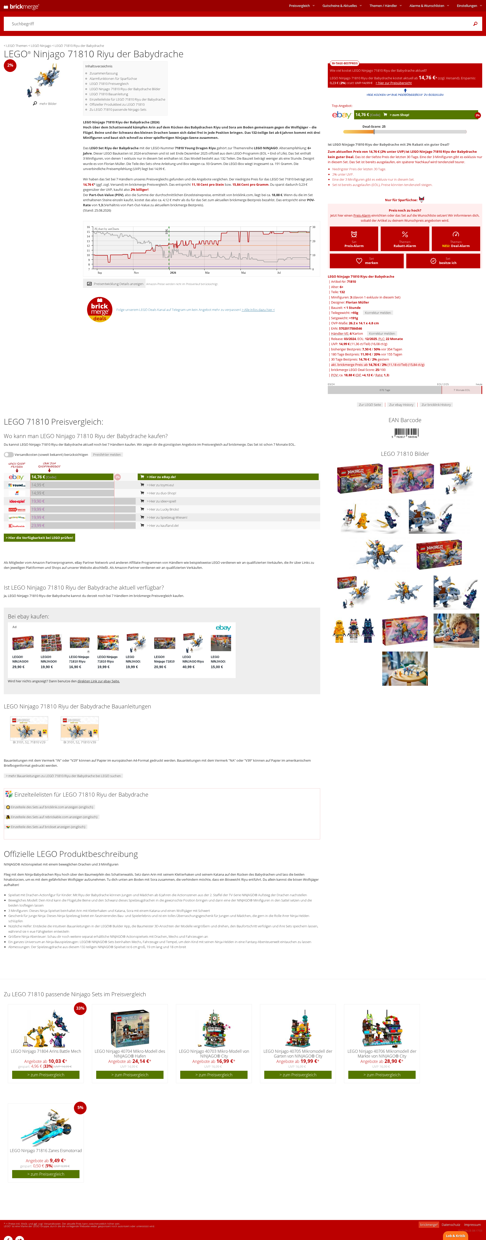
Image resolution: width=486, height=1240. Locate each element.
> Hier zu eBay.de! (161, 477)
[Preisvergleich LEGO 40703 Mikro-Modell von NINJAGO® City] (214, 1029)
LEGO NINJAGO (266, 148)
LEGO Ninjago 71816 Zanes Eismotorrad (46, 1150)
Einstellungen (467, 5)
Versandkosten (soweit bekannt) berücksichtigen (51, 454)
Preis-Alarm (362, 215)
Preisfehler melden (107, 454)
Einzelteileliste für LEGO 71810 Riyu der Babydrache (127, 99)
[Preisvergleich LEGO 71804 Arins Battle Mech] (46, 1029)
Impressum (472, 1224)
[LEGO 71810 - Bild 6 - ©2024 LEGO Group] (456, 630)
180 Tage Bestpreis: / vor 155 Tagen (366, 354)
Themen (383, 5)
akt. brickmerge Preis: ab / (377, 364)
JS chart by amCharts (106, 229)
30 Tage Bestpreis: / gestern (360, 359)
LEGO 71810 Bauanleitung (109, 94)
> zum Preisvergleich (45, 1075)
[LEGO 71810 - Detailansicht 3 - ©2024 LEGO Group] (380, 554)
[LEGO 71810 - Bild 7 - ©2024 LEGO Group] (405, 668)
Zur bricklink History (436, 404)
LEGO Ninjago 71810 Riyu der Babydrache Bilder (125, 89)
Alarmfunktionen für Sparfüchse (113, 78)
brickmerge (429, 1224)
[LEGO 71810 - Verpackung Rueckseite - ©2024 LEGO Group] (411, 478)
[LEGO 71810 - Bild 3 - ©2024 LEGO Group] (405, 592)
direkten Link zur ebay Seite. (98, 681)
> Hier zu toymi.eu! (160, 485)
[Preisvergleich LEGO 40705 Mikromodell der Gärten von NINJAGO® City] (298, 1029)
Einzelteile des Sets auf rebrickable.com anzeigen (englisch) (53, 817)
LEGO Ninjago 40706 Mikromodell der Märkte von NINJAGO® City (382, 1053)
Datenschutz (451, 1224)
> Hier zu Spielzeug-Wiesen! (166, 517)
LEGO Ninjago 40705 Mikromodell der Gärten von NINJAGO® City (298, 1053)
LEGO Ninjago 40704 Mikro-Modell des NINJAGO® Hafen (130, 1053)
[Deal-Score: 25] (405, 132)
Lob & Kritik (455, 1235)
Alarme (427, 5)
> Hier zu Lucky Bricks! (162, 509)
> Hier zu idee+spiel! (161, 501)
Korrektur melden (378, 312)
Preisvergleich (299, 5)
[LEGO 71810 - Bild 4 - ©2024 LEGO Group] (456, 592)
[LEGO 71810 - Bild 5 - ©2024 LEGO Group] (354, 630)
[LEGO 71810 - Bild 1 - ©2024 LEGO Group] (354, 592)
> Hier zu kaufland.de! (162, 525)
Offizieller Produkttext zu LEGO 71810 (117, 104)
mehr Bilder (48, 103)
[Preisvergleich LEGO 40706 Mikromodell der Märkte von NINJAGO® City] (382, 1029)
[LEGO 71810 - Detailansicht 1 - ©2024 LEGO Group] (371, 516)
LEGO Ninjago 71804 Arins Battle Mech (46, 1051)
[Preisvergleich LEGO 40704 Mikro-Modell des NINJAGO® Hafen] (130, 1029)
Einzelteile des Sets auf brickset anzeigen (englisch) (47, 826)
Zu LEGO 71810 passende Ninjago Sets (118, 109)
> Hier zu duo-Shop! (161, 493)
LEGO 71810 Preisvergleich (109, 83)
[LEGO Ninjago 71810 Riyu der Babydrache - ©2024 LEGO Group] (43, 80)
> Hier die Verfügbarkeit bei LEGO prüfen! (39, 537)
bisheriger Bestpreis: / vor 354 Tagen (366, 349)
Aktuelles (339, 5)
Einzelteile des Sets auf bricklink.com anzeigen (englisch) (51, 807)
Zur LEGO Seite (370, 404)
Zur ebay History (401, 404)
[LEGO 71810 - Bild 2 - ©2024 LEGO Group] (405, 630)
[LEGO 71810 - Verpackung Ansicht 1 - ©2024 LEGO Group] (360, 478)
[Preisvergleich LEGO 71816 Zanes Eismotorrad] (46, 1128)
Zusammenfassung (104, 73)
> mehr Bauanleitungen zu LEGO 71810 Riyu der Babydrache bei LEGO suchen (63, 776)
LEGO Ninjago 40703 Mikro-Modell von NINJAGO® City (214, 1053)
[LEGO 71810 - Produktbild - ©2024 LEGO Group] (456, 478)
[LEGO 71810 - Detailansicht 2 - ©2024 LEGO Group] (439, 516)
